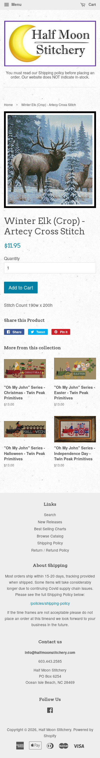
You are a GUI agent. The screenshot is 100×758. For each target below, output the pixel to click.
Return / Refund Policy (50, 550)
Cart (91, 4)
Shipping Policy (50, 542)
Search (50, 514)
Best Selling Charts (50, 528)
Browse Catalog (50, 536)
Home (8, 104)
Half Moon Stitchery (55, 729)
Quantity (12, 258)
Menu (16, 4)
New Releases (50, 521)
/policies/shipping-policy (50, 603)
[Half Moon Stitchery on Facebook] (50, 711)
